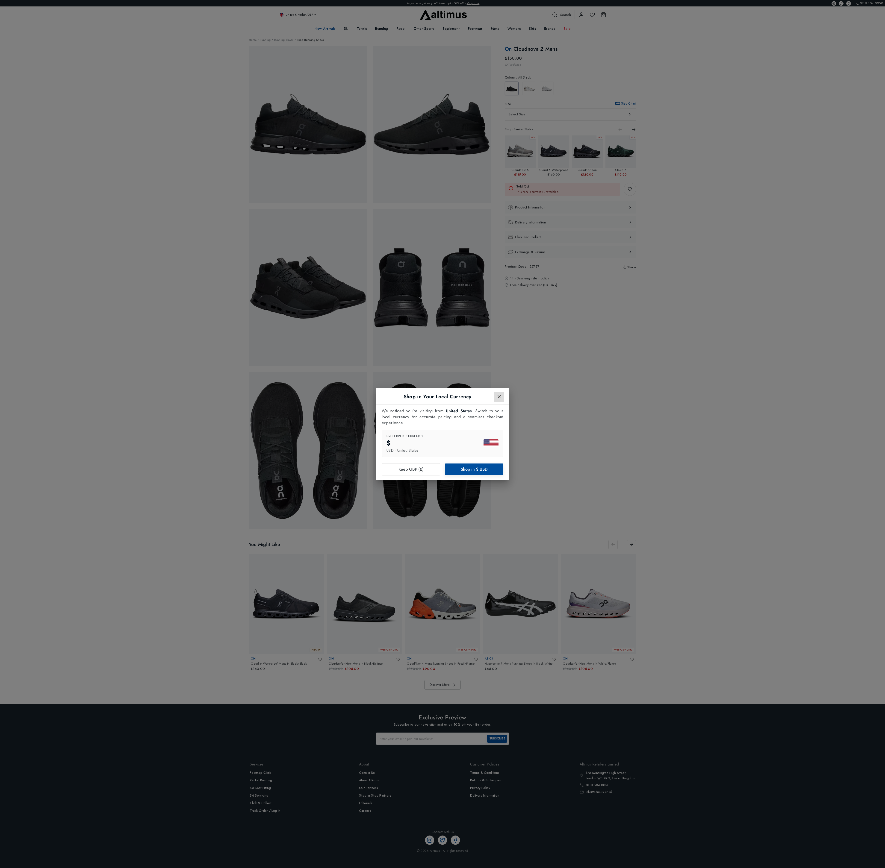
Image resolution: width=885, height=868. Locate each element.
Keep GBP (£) (411, 469)
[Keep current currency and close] (499, 397)
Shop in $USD (474, 469)
